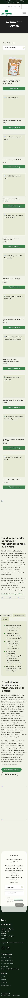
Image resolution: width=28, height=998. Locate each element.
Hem (7, 22)
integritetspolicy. (18, 900)
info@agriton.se (6, 924)
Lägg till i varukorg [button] (14, 127)
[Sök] (19, 6)
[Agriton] (6, 14)
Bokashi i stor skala (10, 774)
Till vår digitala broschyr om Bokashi (12, 594)
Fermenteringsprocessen (11, 769)
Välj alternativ (14, 88)
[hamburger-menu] (24, 12)
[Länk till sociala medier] (3, 948)
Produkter (13, 22)
